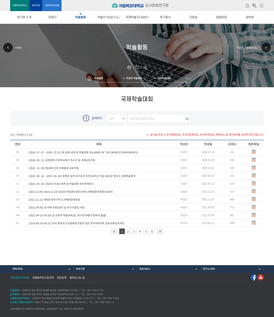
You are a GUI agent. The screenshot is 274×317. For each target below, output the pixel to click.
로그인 (247, 5)
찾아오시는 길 (77, 277)
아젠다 (52, 17)
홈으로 (89, 78)
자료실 (193, 17)
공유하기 (145, 67)
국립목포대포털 (52, 5)
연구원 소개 (24, 17)
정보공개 (61, 277)
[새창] (253, 277)
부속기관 (80, 269)
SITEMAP (261, 5)
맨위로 (267, 313)
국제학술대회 (164, 78)
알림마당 (221, 17)
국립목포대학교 (20, 5)
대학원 (250, 17)
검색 (254, 5)
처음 (114, 231)
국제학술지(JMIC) (137, 17)
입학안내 (36, 5)
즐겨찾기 (137, 67)
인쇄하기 (129, 67)
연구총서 (165, 17)
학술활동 (80, 17)
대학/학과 (18, 269)
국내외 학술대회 (134, 78)
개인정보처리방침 (19, 277)
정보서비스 (144, 269)
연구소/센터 (209, 269)
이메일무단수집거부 (43, 277)
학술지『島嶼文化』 (109, 17)
